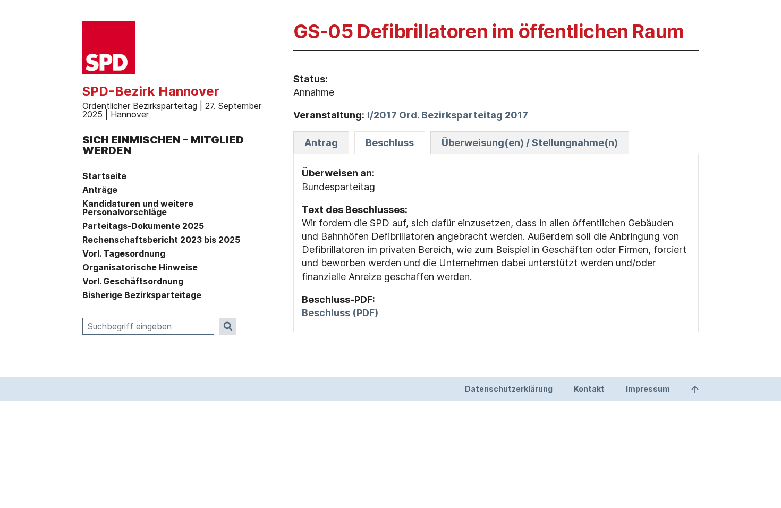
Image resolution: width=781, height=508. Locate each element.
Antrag (321, 142)
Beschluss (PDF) (340, 312)
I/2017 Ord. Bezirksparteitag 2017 (447, 115)
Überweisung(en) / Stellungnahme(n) (530, 142)
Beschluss (390, 142)
